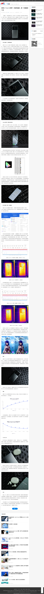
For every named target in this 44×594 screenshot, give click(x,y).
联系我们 (29, 589)
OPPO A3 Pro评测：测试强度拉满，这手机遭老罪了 (37, 34)
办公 (29, 0)
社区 (35, 0)
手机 (4, 0)
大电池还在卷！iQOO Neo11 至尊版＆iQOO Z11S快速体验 (18, 518)
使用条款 (24, 589)
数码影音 (16, 0)
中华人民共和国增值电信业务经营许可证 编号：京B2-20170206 (20, 590)
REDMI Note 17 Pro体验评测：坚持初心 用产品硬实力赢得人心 (18, 566)
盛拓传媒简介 (15, 589)
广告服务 (21, 589)
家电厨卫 (12, 0)
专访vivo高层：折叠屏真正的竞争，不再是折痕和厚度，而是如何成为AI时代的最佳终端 (18, 573)
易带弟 (8, 12)
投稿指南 (26, 589)
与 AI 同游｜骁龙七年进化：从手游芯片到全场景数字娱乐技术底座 (18, 545)
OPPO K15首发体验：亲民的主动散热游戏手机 (18, 551)
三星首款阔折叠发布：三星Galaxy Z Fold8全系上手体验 (18, 559)
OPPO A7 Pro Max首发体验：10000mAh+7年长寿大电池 (18, 538)
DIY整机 (19, 0)
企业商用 (26, 0)
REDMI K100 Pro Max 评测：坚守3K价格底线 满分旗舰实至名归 (18, 532)
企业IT (23, 0)
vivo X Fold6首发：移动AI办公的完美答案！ (17, 579)
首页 (1, 0)
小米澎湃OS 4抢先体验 (13, 524)
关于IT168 (19, 589)
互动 (32, 0)
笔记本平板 (8, 0)
